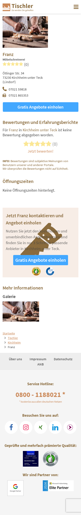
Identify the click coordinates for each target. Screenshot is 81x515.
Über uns (16, 359)
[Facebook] (11, 427)
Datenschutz (63, 359)
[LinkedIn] (55, 427)
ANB (40, 364)
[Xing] (40, 427)
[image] (21, 311)
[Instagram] (25, 427)
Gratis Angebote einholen (40, 107)
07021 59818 (18, 89)
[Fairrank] (70, 427)
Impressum (38, 359)
